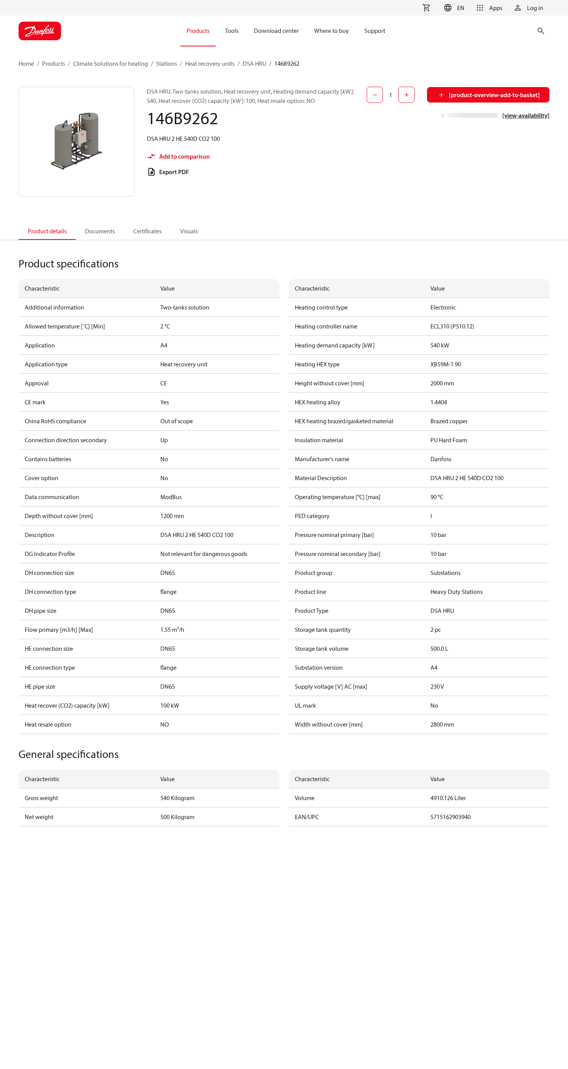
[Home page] (40, 31)
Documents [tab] (100, 231)
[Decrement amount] (375, 95)
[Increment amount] (406, 95)
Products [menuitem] (198, 30)
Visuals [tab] (189, 231)
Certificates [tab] (147, 231)
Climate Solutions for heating (110, 63)
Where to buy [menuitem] (331, 30)
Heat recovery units (210, 63)
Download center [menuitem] (276, 30)
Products (53, 63)
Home (26, 63)
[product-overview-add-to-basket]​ (494, 95)
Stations (166, 63)
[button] (453, 8)
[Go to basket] (426, 8)
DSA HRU (254, 63)
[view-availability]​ (525, 115)
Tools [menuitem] (231, 30)
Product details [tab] (47, 231)
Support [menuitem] (374, 30)
